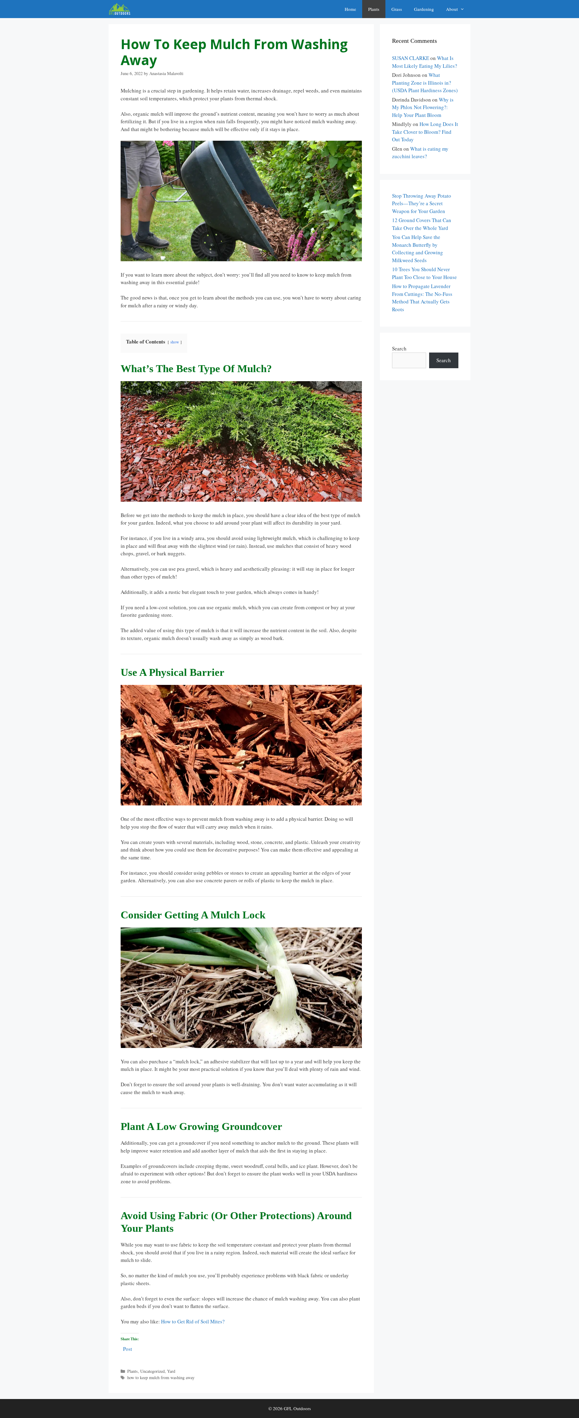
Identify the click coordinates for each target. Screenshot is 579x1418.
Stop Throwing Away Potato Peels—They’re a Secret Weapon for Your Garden (421, 203)
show (174, 342)
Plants (373, 9)
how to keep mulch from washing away (161, 1377)
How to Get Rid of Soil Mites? (193, 1321)
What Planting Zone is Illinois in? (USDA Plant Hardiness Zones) (425, 82)
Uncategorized (152, 1371)
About (452, 9)
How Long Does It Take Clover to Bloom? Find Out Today (425, 132)
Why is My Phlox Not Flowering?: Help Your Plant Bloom (423, 107)
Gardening (424, 9)
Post (127, 1348)
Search (399, 348)
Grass (396, 9)
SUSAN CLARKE (410, 58)
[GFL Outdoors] (121, 9)
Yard (171, 1371)
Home (350, 9)
